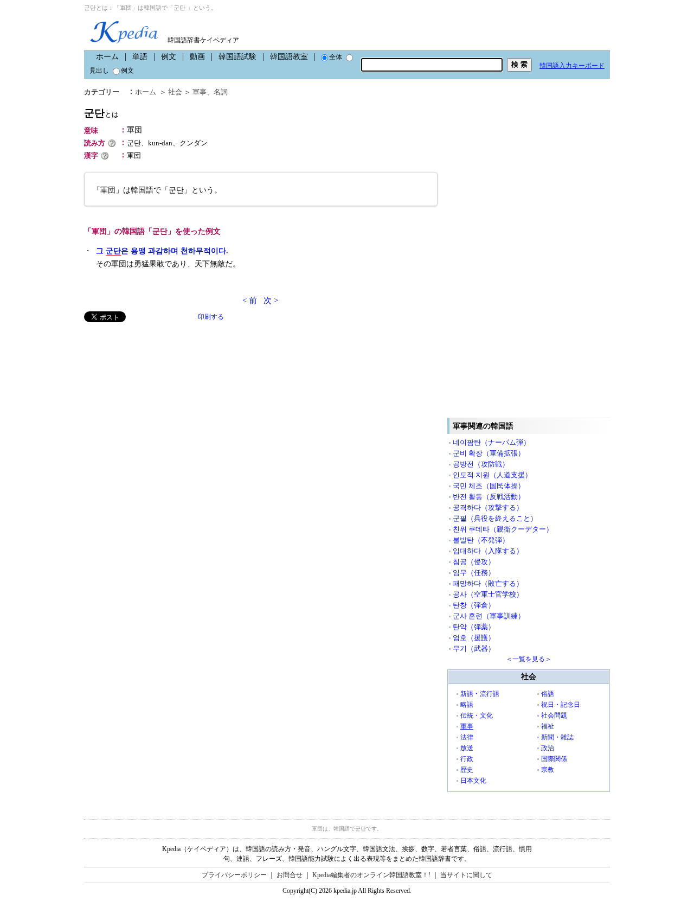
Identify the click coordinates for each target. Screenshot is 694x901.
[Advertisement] (165, 398)
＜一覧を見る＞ (528, 659)
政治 (547, 748)
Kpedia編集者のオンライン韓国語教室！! (371, 875)
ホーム (107, 57)
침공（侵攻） (474, 562)
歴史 (466, 770)
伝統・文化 (476, 715)
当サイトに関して (466, 875)
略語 (466, 704)
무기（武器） (474, 648)
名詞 (221, 92)
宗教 (547, 770)
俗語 (547, 694)
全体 (335, 57)
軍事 (199, 92)
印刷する (211, 317)
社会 (175, 92)
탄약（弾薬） (474, 627)
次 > (271, 300)
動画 (197, 57)
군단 (101, 113)
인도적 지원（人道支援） (492, 475)
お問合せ (290, 875)
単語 (139, 57)
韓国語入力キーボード (572, 65)
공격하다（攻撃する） (488, 507)
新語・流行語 (479, 694)
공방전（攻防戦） (481, 464)
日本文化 (473, 780)
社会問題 (554, 715)
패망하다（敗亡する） (488, 583)
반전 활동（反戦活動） (489, 497)
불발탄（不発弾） (481, 540)
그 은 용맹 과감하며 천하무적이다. (162, 251)
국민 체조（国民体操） (489, 486)
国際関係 (554, 759)
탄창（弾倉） (474, 605)
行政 (466, 759)
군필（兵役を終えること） (495, 518)
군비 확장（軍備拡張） (489, 453)
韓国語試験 (237, 57)
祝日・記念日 (560, 704)
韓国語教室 (289, 57)
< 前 (249, 300)
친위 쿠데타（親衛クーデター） (503, 529)
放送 (466, 748)
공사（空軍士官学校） (488, 594)
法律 (466, 737)
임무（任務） (474, 572)
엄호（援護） (474, 638)
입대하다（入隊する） (488, 551)
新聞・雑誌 (557, 737)
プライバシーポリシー (234, 875)
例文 (168, 57)
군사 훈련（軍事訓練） (489, 616)
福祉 (547, 726)
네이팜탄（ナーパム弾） (491, 442)
